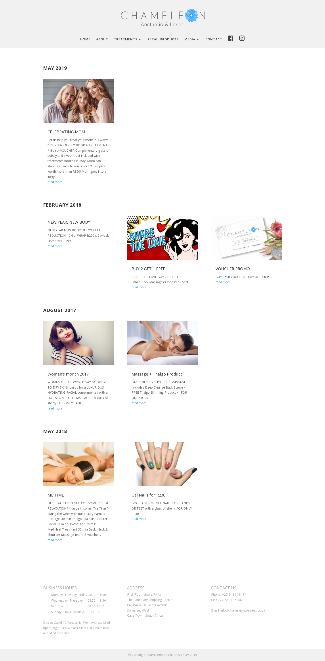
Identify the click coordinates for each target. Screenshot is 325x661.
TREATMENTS (125, 39)
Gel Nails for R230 (148, 495)
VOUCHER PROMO (233, 268)
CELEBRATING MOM (66, 131)
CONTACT (213, 39)
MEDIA (189, 39)
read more (55, 182)
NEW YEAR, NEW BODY (69, 222)
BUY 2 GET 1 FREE (148, 268)
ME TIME (56, 495)
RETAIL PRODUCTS (163, 39)
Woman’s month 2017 (68, 374)
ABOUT (102, 39)
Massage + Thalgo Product (157, 374)
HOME (85, 39)
